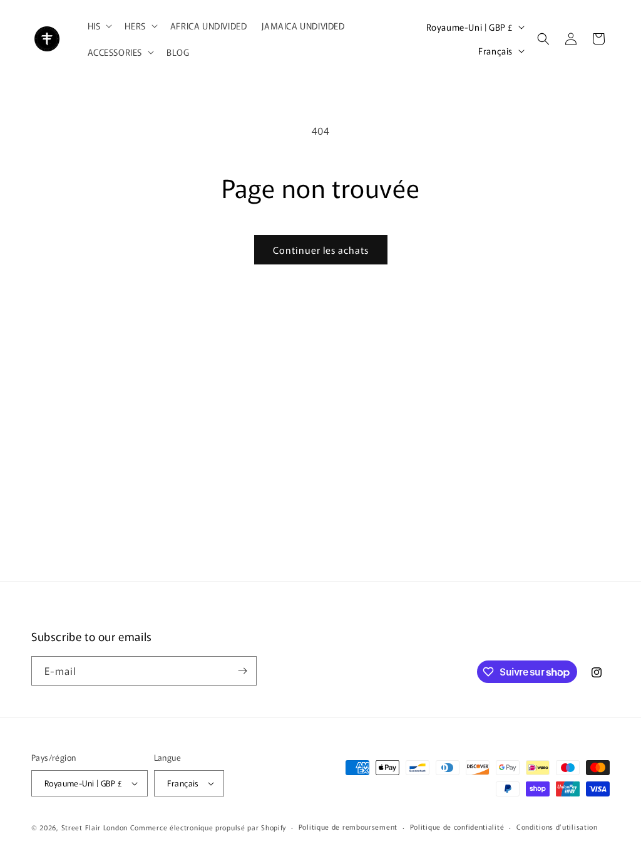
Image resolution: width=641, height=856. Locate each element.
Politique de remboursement (348, 827)
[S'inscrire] (242, 671)
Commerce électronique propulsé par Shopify (208, 827)
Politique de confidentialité (457, 827)
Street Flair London (94, 827)
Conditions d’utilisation (557, 827)
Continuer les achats (321, 249)
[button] (99, 26)
